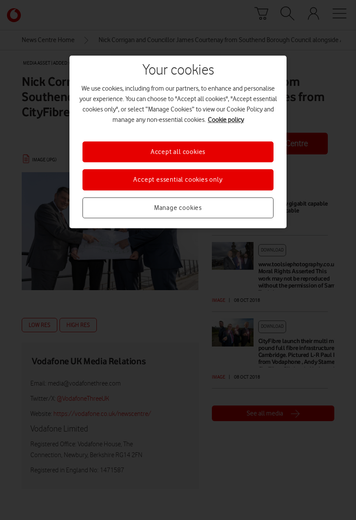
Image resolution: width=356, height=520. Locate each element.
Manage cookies (178, 208)
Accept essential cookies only (177, 179)
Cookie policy (226, 120)
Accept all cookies (178, 152)
